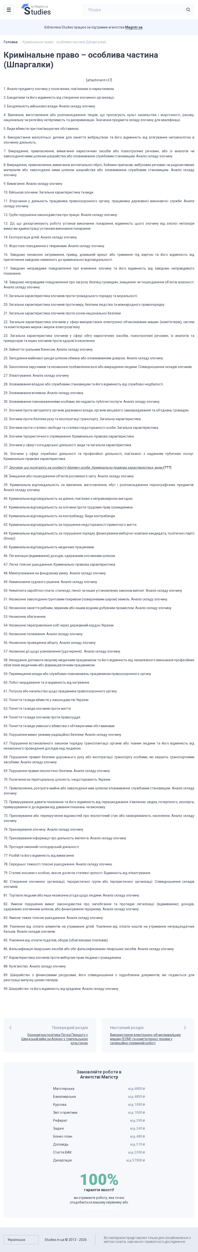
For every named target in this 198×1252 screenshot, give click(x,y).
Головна (11, 42)
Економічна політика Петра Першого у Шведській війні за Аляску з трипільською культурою (54, 1039)
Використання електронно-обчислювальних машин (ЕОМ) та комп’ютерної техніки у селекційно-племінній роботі (145, 1039)
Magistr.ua (133, 27)
